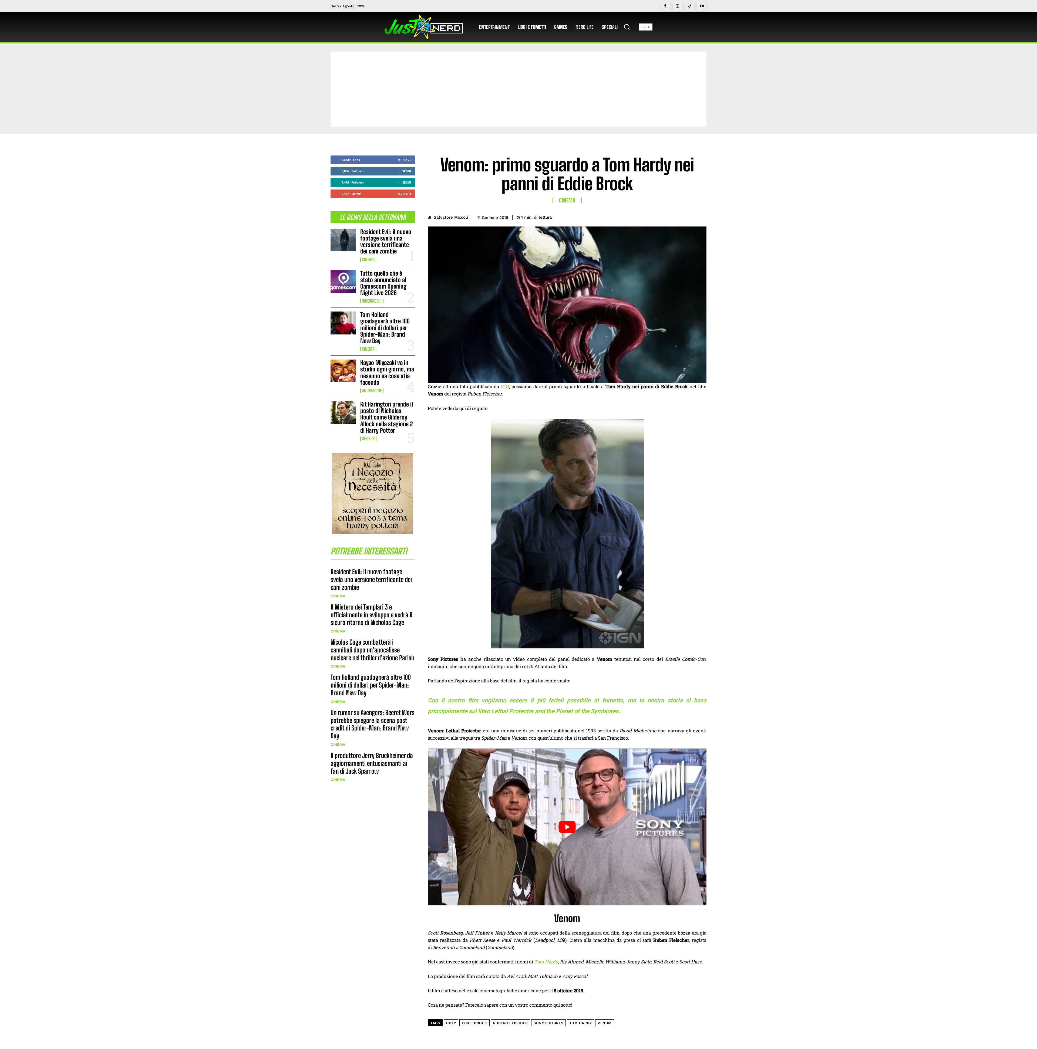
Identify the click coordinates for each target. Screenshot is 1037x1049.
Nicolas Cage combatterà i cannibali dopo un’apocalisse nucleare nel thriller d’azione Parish (372, 650)
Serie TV (368, 438)
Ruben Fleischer (510, 1023)
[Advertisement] (518, 89)
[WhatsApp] (688, 216)
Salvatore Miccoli (451, 217)
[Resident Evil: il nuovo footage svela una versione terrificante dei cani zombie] (343, 240)
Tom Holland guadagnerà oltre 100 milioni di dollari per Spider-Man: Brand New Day (385, 327)
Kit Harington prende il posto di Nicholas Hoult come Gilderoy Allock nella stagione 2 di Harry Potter (386, 417)
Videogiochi (372, 301)
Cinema (368, 260)
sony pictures (548, 1023)
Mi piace (404, 160)
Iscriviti (404, 194)
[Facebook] (665, 6)
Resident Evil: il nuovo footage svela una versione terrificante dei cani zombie (385, 241)
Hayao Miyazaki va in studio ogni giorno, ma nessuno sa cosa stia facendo (387, 372)
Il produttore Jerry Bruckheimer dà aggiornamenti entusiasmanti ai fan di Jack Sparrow (372, 763)
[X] (663, 216)
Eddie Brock (474, 1023)
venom (605, 1023)
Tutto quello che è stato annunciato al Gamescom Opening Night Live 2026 (383, 283)
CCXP (451, 1023)
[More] (700, 216)
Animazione (372, 390)
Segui (406, 171)
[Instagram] (677, 6)
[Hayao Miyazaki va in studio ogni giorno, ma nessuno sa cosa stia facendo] (343, 371)
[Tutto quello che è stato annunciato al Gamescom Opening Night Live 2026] (343, 281)
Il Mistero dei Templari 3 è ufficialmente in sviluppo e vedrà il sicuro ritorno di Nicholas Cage (371, 615)
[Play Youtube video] (567, 827)
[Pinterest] (675, 216)
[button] (626, 26)
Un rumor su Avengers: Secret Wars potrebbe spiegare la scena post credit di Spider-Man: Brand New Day (373, 724)
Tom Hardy (546, 962)
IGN (505, 386)
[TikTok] (689, 6)
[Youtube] (701, 6)
